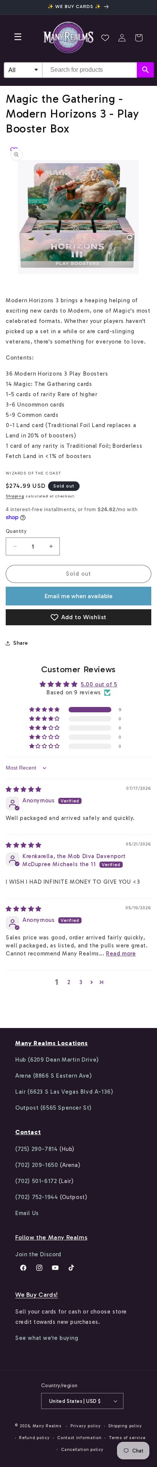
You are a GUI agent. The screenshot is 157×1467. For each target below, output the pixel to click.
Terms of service (127, 1437)
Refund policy (34, 1437)
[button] (138, 37)
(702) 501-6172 (36, 1181)
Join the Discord (38, 1254)
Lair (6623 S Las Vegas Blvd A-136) (64, 1091)
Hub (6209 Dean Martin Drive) (57, 1059)
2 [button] (68, 982)
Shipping (15, 496)
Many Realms (47, 1425)
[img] (24, 789)
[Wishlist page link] (105, 38)
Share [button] (20, 643)
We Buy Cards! (36, 1294)
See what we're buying (46, 1338)
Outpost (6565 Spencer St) (53, 1107)
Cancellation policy (82, 1449)
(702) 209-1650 (36, 1165)
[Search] (145, 70)
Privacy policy (85, 1425)
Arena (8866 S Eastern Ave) (53, 1075)
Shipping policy (125, 1425)
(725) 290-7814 (36, 1149)
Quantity (16, 531)
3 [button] (81, 982)
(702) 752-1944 (36, 1197)
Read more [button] (121, 953)
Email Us (27, 1213)
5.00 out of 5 (99, 684)
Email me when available (78, 596)
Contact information (79, 1437)
